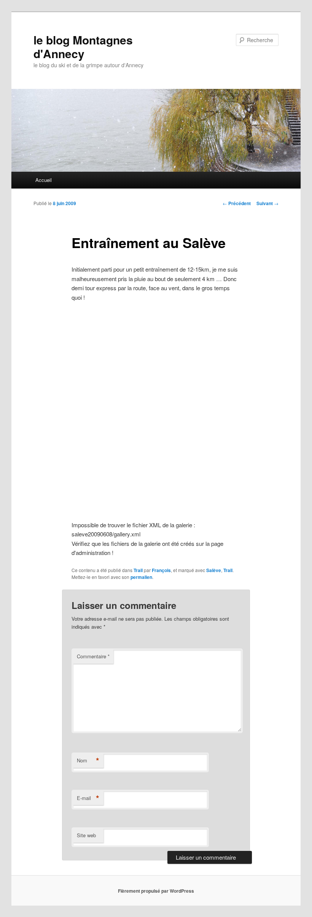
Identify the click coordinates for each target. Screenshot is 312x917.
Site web (86, 835)
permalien (141, 577)
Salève (213, 570)
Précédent (237, 203)
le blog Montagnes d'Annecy (83, 47)
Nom (88, 760)
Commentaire (93, 656)
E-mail (88, 798)
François (161, 570)
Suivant (267, 203)
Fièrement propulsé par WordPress (156, 890)
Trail (138, 570)
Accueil (43, 179)
